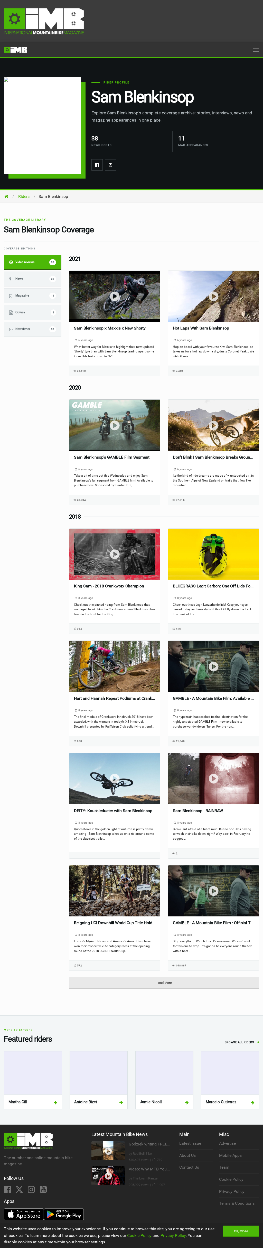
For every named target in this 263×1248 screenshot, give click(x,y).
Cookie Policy (231, 1179)
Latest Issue (190, 1143)
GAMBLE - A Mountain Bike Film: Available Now (213, 698)
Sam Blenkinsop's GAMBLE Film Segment (111, 457)
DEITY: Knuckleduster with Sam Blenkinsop (113, 810)
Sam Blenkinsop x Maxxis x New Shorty (110, 328)
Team (224, 1167)
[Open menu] (256, 50)
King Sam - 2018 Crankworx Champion (109, 586)
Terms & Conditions (237, 1203)
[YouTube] (43, 1190)
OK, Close (241, 1231)
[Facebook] (97, 165)
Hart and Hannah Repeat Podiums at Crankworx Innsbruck (114, 698)
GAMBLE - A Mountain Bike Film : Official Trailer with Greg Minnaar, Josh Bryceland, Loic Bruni (213, 922)
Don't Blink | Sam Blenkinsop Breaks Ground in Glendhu (213, 457)
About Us (187, 1155)
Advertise (227, 1143)
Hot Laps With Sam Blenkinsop (201, 328)
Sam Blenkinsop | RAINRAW (198, 810)
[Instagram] (110, 165)
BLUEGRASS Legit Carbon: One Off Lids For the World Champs (213, 586)
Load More (164, 983)
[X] (20, 1190)
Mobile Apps (230, 1155)
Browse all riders (240, 1042)
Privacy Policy (232, 1191)
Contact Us (189, 1167)
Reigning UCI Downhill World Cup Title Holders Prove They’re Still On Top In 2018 (114, 922)
